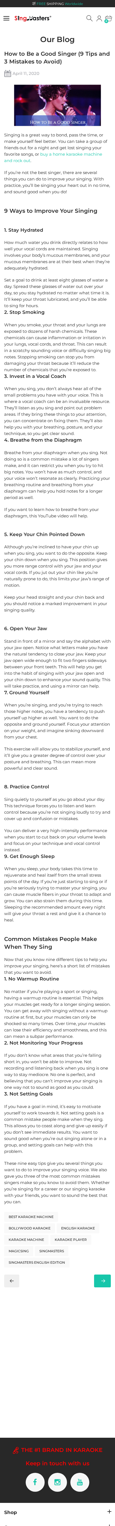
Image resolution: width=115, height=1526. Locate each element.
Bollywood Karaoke (30, 1228)
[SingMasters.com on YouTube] (79, 1482)
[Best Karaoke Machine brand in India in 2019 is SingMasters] (11, 1281)
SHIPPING (60, 4)
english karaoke (78, 1228)
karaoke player (71, 1240)
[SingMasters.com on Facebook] (35, 1482)
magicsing (19, 1251)
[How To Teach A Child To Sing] (102, 1281)
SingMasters (51, 1251)
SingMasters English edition (37, 1262)
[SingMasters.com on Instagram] (57, 1482)
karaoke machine (26, 1240)
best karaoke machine (31, 1217)
